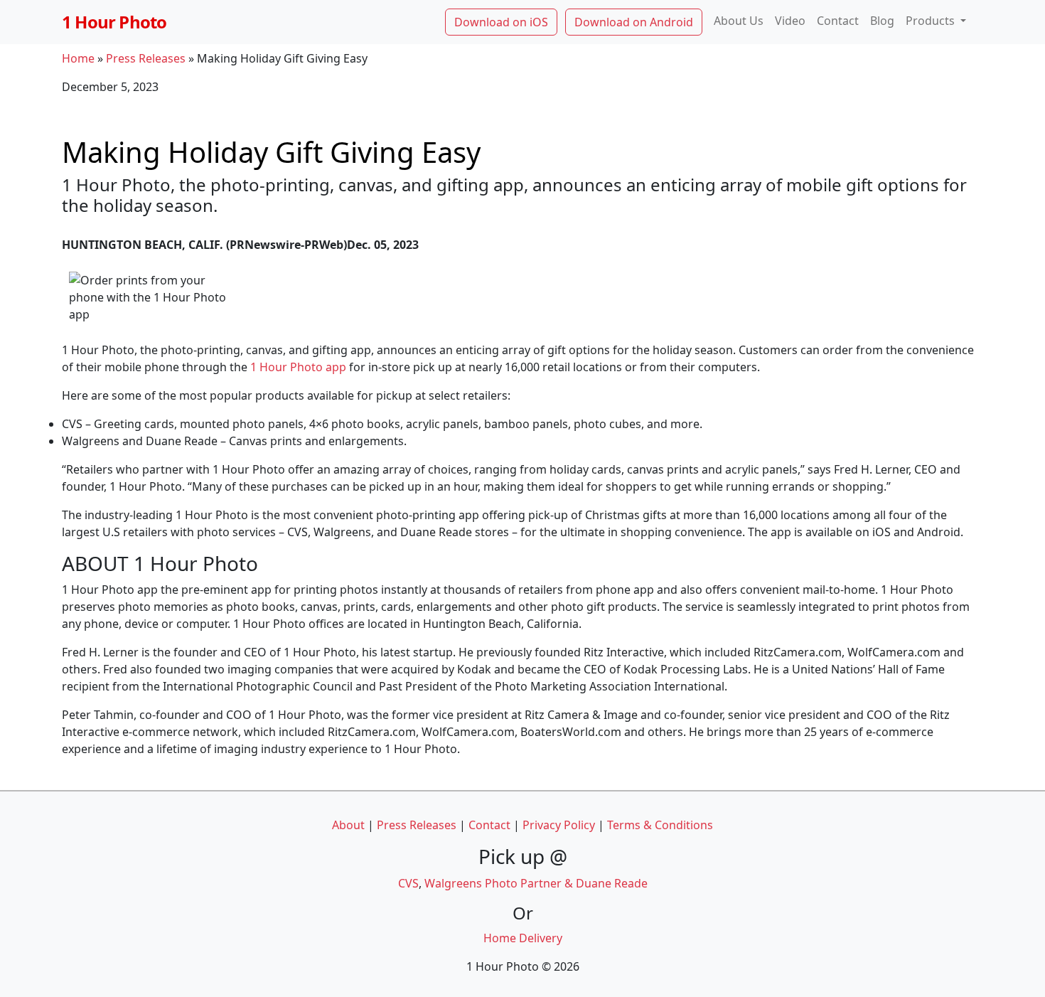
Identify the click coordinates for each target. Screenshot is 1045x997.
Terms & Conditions (660, 825)
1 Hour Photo (114, 21)
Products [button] (932, 20)
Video (790, 20)
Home (78, 58)
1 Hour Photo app (298, 367)
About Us (738, 20)
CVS (408, 883)
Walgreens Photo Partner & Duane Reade (536, 883)
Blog (882, 20)
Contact (838, 20)
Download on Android (633, 22)
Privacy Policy (558, 825)
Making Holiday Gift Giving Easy (271, 150)
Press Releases (146, 58)
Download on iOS (501, 22)
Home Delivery (522, 938)
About (348, 825)
